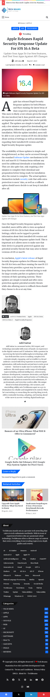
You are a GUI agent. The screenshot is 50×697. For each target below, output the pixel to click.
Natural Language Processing (14, 580)
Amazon (23, 551)
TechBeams (8, 588)
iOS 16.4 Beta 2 (8, 320)
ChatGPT (43, 559)
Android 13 (8, 555)
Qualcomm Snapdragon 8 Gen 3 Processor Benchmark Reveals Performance (36, 507)
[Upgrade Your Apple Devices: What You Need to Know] (13, 495)
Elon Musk (34, 563)
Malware (18, 575)
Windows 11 (19, 596)
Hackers (7, 571)
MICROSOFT (8, 632)
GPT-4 (37, 567)
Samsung (16, 584)
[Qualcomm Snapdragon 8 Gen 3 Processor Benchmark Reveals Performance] (37, 495)
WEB (5, 625)
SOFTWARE (8, 636)
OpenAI (41, 580)
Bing (24, 559)
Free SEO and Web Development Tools (29, 666)
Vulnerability (41, 592)
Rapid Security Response (23, 320)
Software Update (22, 157)
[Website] (25, 401)
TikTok (39, 588)
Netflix (31, 580)
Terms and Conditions (24, 670)
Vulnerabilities (27, 592)
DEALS (6, 648)
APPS (5, 617)
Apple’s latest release (25, 258)
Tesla (30, 588)
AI (4, 551)
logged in (15, 477)
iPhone (40, 571)
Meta (27, 575)
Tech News (20, 588)
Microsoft (36, 575)
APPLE (29, 23)
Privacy (6, 584)
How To (6, 640)
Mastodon (9, 666)
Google (28, 567)
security (24, 179)
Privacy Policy (39, 670)
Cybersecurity (9, 563)
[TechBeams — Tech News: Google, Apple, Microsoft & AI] (11, 10)
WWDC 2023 (32, 596)
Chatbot (33, 559)
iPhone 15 (7, 575)
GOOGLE (7, 621)
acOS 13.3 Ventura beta (18, 316)
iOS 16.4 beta (38, 316)
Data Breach (22, 563)
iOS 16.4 (23, 571)
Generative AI (8, 567)
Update (15, 592)
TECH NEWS (32, 28)
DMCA (15, 674)
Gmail (19, 567)
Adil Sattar (18, 61)
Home (22, 23)
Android (33, 551)
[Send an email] (23, 61)
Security (27, 584)
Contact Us (9, 670)
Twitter (6, 592)
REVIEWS (7, 652)
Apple (30, 316)
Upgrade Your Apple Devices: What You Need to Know (12, 505)
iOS (22, 28)
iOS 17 (32, 571)
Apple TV (26, 555)
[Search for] (47, 17)
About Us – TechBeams (28, 674)
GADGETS (7, 644)
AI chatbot (12, 551)
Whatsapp (7, 596)
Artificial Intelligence (11, 559)
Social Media (38, 584)
